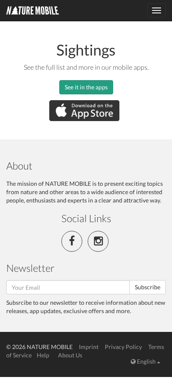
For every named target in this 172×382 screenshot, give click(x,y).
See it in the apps (86, 87)
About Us (70, 355)
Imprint (89, 346)
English (146, 361)
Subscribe (147, 287)
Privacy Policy (123, 346)
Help (43, 355)
